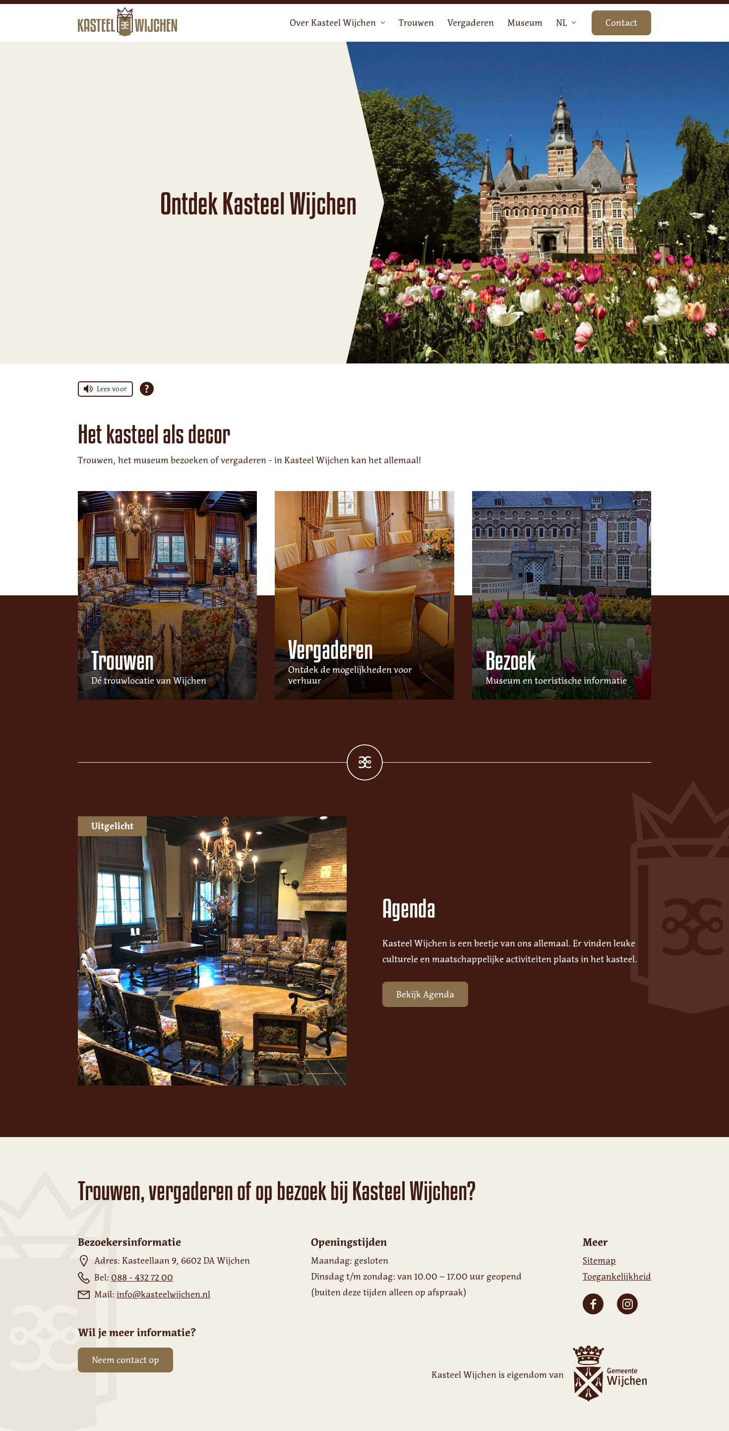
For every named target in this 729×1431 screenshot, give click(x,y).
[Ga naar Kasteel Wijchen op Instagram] (627, 1303)
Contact (621, 22)
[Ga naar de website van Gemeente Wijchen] (607, 1375)
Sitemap (599, 1260)
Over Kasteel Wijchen (333, 22)
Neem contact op (125, 1360)
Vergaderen (470, 22)
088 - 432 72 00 (142, 1277)
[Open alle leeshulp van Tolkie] (147, 389)
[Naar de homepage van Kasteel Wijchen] (127, 23)
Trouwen (416, 22)
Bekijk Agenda (425, 994)
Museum (525, 22)
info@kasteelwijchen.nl (163, 1294)
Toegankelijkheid (617, 1276)
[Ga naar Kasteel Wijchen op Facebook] (593, 1303)
